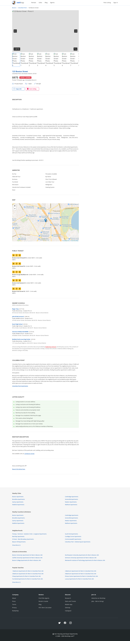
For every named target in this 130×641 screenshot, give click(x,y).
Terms (14, 604)
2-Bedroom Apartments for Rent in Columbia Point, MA (80, 571)
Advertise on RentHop (98, 598)
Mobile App (68, 604)
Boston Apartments (17, 496)
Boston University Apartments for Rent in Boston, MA (27, 555)
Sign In (115, 2)
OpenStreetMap (74, 240)
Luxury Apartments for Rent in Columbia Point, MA (79, 579)
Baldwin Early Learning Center (21, 339)
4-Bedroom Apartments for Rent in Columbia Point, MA (80, 574)
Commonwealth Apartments (73, 539)
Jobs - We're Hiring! (97, 601)
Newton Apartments (71, 502)
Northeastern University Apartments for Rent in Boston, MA (82, 555)
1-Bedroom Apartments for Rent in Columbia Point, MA (27, 571)
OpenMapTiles (66, 240)
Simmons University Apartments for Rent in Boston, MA (80, 558)
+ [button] (14, 206)
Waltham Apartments (71, 504)
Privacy (14, 607)
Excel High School (17, 324)
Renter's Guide (43, 601)
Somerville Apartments (71, 499)
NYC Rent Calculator (45, 607)
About (14, 598)
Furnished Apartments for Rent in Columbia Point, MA (27, 579)
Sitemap (67, 607)
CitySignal (68, 611)
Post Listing (107, 2)
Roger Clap (15, 309)
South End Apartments (71, 534)
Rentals (33, 2)
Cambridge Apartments (71, 496)
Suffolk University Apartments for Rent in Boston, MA (27, 558)
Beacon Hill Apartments (19, 542)
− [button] (14, 208)
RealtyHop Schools (50, 347)
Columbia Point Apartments (20, 386)
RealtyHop (15, 611)
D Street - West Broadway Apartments (23, 539)
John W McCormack (18, 316)
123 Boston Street (20, 71)
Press (14, 601)
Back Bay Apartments (18, 536)
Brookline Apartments (18, 499)
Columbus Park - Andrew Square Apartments (77, 542)
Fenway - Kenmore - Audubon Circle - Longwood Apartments (29, 534)
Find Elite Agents (44, 598)
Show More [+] (16, 545)
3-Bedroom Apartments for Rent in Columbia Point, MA (27, 574)
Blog (46, 2)
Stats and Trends (70, 601)
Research (68, 598)
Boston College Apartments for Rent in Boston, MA (26, 560)
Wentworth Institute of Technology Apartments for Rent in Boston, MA (85, 560)
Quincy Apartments (17, 502)
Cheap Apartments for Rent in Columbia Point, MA (26, 576)
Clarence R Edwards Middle (20, 331)
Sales (40, 2)
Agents (52, 2)
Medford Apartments (18, 504)
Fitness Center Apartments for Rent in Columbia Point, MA (81, 576)
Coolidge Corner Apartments (73, 536)
